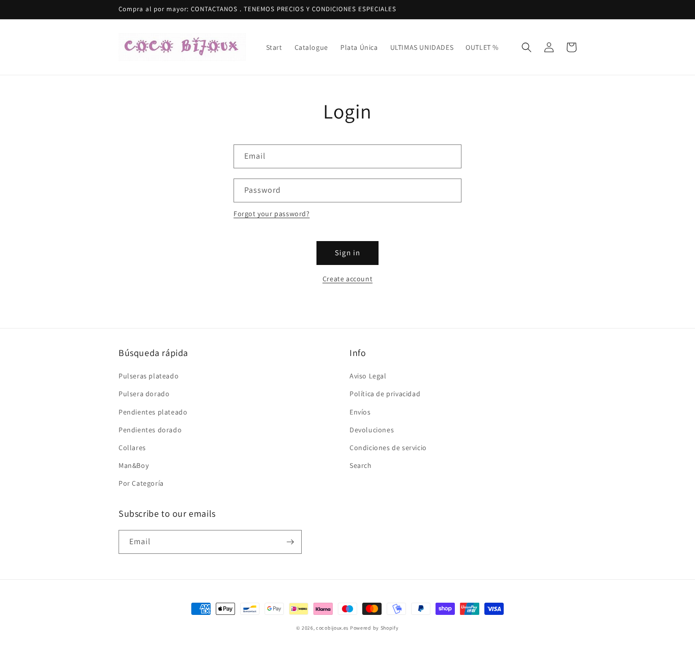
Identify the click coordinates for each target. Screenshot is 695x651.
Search (361, 465)
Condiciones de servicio (388, 447)
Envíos (360, 412)
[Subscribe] (290, 542)
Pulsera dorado (144, 393)
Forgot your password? (272, 213)
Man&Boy (134, 465)
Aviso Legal (368, 375)
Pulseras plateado (149, 375)
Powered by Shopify (374, 628)
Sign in (347, 252)
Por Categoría (141, 483)
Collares (132, 447)
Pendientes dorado (150, 429)
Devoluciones (372, 429)
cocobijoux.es (332, 628)
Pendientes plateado (153, 412)
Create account (347, 278)
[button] (526, 47)
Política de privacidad (385, 393)
